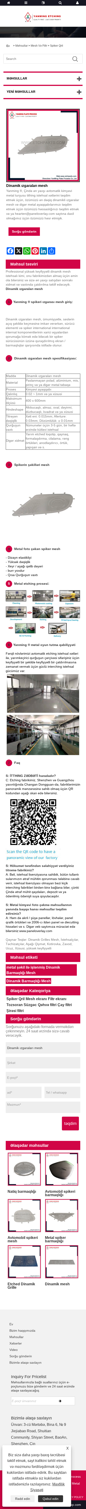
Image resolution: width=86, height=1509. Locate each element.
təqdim (70, 1123)
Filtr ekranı (57, 999)
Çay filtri (65, 1005)
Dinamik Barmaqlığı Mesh (28, 981)
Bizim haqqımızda (22, 1330)
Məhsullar (21, 45)
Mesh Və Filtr (39, 45)
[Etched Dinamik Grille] (24, 1262)
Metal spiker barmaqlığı (55, 1239)
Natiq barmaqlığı (22, 1191)
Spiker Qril (56, 45)
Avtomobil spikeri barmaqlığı (60, 1193)
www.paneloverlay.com (35, 931)
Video (13, 1350)
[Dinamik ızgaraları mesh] (43, 145)
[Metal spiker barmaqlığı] (61, 1215)
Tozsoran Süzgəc (21, 1005)
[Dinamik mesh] (61, 1262)
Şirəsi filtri (15, 1011)
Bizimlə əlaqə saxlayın (25, 1362)
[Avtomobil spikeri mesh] (24, 1215)
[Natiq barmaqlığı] (24, 1169)
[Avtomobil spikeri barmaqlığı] (61, 1169)
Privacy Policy (73, 1497)
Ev (11, 1324)
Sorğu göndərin (24, 231)
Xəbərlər (15, 1343)
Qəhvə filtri (47, 1005)
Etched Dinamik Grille (21, 1285)
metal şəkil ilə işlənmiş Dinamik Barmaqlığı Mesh (33, 970)
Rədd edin (22, 1499)
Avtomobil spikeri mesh (23, 1239)
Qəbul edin (50, 1499)
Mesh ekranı (36, 999)
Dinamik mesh (57, 1284)
